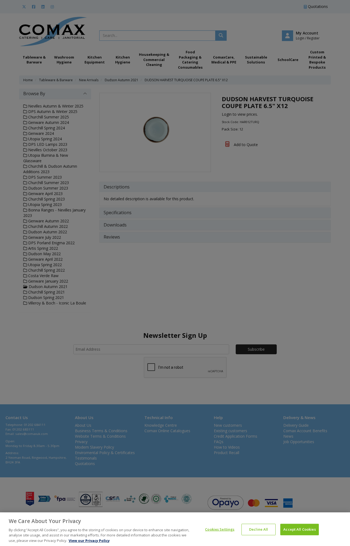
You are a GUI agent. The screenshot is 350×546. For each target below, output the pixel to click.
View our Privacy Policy (89, 540)
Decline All (258, 529)
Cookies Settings (219, 529)
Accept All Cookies (299, 529)
